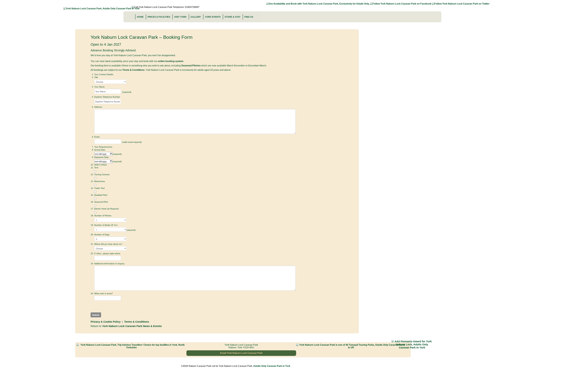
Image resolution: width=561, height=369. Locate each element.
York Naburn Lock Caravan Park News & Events (132, 326)
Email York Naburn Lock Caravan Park (241, 353)
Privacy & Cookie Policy (106, 321)
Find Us (248, 17)
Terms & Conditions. (133, 70)
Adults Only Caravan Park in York (271, 366)
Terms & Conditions (136, 321)
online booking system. (171, 61)
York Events (213, 17)
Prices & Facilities (159, 17)
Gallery (196, 17)
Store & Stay (232, 17)
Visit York (180, 17)
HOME (140, 17)
